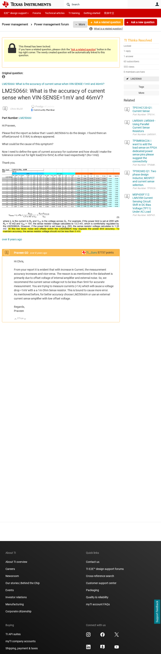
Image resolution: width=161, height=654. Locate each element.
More (82, 24)
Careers (10, 568)
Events (9, 590)
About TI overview (16, 561)
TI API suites (13, 634)
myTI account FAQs (98, 604)
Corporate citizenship (18, 611)
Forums (37, 13)
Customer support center (101, 583)
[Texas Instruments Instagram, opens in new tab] (88, 635)
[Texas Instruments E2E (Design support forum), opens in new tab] (102, 648)
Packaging (92, 590)
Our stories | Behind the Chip (22, 583)
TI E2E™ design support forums (105, 568)
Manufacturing (14, 604)
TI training (74, 13)
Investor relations (16, 597)
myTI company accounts (20, 641)
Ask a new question (142, 22)
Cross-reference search (100, 576)
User (157, 4)
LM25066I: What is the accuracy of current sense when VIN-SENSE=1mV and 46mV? (53, 83)
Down (25, 319)
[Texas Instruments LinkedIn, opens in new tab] (88, 648)
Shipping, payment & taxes (21, 648)
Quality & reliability (97, 597)
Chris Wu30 (16, 108)
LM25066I (136, 78)
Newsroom (12, 576)
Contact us (92, 561)
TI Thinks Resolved (138, 40)
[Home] (29, 4)
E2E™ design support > (16, 13)
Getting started (92, 13)
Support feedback (157, 612)
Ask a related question (107, 22)
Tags (141, 86)
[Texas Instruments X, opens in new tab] (116, 635)
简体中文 (109, 13)
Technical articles (55, 13)
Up (15, 319)
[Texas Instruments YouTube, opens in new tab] (116, 648)
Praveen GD (21, 252)
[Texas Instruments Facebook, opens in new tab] (102, 635)
